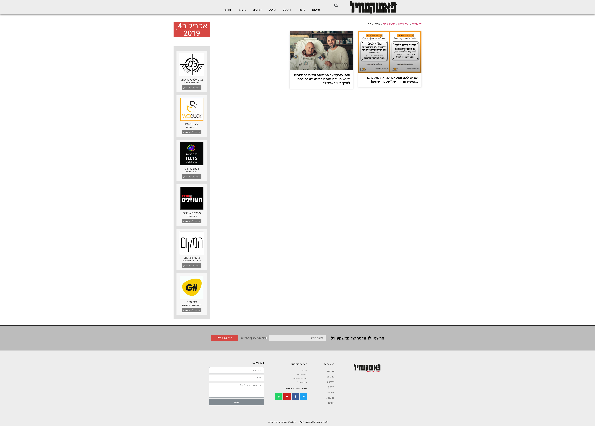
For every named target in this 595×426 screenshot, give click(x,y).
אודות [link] (227, 9)
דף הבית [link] (416, 24)
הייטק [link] (272, 9)
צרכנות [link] (242, 9)
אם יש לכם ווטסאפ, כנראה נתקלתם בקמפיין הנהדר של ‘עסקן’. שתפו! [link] (392, 79)
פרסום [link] (316, 9)
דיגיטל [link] (287, 9)
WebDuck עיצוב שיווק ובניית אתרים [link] (282, 422)
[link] (373, 7)
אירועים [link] (257, 9)
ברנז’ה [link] (301, 9)
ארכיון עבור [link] (403, 24)
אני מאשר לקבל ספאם (253, 338)
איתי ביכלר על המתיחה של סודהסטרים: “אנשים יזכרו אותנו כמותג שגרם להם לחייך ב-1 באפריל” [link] (321, 79)
